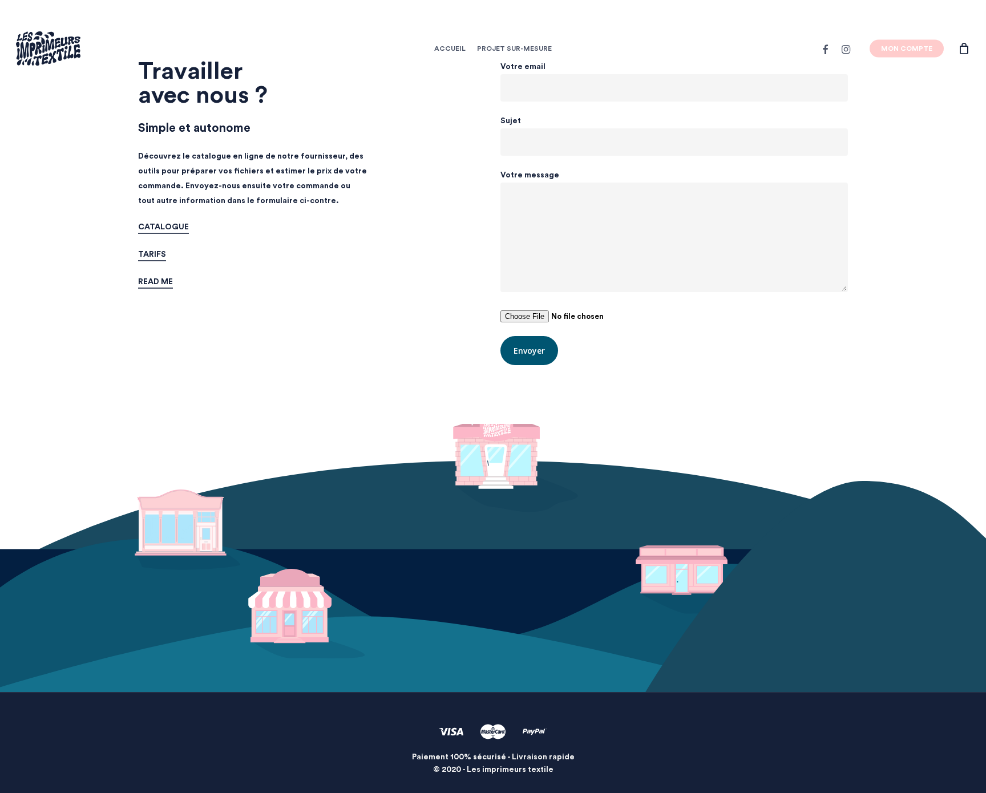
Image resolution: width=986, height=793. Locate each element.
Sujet (510, 121)
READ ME (155, 282)
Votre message (529, 175)
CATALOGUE (163, 227)
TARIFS (152, 254)
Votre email (522, 67)
